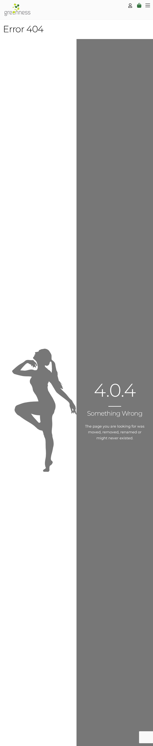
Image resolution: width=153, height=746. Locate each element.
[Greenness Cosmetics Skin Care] (17, 14)
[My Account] (130, 6)
